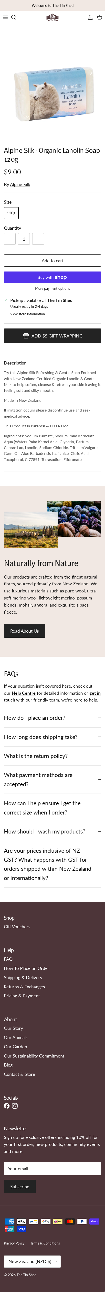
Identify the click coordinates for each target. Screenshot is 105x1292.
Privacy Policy (14, 1243)
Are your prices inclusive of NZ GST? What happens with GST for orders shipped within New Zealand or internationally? (47, 864)
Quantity (12, 228)
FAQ (8, 959)
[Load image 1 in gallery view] (52, 90)
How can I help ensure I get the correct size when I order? (42, 807)
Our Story (13, 1028)
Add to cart (52, 260)
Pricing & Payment (22, 995)
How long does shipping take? (40, 736)
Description (15, 362)
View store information (27, 314)
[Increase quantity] (38, 239)
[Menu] (5, 17)
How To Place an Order (26, 968)
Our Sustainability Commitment (34, 1055)
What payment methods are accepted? (38, 779)
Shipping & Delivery (23, 977)
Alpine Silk (20, 184)
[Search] (16, 17)
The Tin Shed (26, 1275)
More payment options (52, 288)
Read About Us (24, 631)
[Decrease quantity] (10, 239)
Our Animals (16, 1037)
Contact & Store (19, 1074)
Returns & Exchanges (24, 986)
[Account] (89, 17)
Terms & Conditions (45, 1243)
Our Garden (15, 1046)
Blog (8, 1064)
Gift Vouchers (17, 926)
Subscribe (19, 1186)
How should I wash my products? (44, 831)
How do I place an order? (34, 717)
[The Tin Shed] (52, 17)
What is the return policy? (36, 755)
